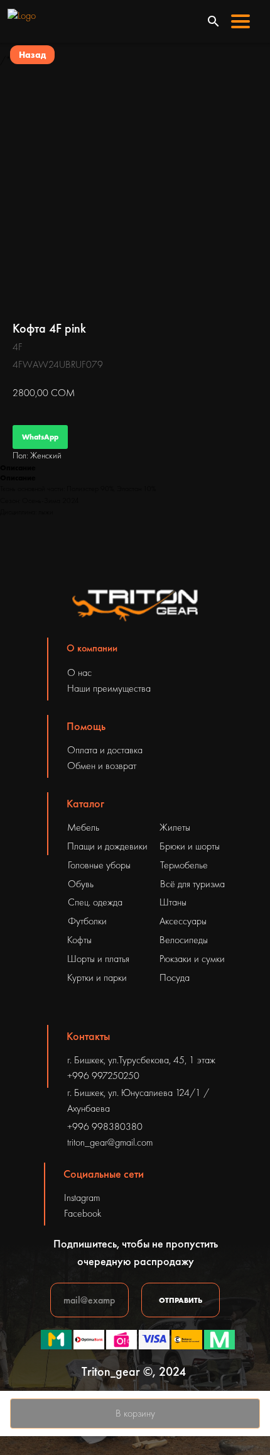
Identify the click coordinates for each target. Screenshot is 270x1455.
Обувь (81, 883)
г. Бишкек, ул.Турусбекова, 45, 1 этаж (141, 1059)
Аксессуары (183, 920)
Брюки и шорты (189, 846)
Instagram (82, 1197)
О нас (79, 672)
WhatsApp (40, 437)
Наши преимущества (109, 688)
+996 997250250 (103, 1075)
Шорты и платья (98, 958)
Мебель (83, 827)
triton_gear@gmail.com (110, 1142)
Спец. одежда (95, 902)
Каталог (85, 803)
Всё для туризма (192, 883)
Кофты (79, 939)
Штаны (172, 902)
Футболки (87, 920)
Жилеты (174, 827)
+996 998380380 (105, 1126)
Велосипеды (183, 939)
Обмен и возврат (101, 765)
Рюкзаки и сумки (192, 958)
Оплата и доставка (105, 749)
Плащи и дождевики (107, 846)
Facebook (82, 1213)
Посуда (174, 977)
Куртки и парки (97, 977)
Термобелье (184, 864)
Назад (32, 54)
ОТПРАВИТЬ (180, 1300)
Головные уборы (99, 864)
